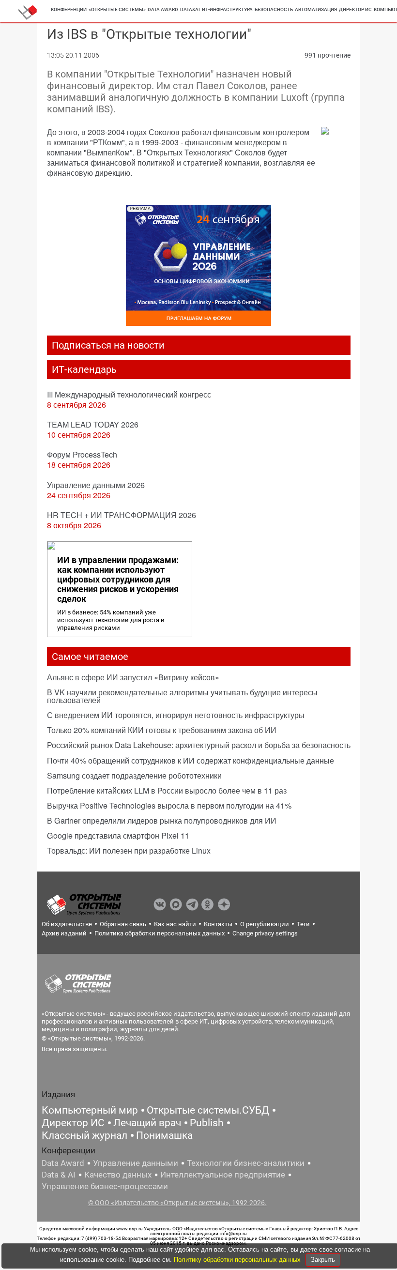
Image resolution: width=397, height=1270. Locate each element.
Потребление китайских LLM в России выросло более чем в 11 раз (167, 790)
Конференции (69, 9)
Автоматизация (316, 9)
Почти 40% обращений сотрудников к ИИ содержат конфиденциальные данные (190, 760)
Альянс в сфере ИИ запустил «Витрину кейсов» (133, 677)
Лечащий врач (147, 1123)
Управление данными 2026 (96, 484)
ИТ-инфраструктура (227, 9)
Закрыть (323, 1259)
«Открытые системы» (117, 9)
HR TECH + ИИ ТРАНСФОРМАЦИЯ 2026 (121, 514)
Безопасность (274, 9)
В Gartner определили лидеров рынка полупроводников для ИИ (161, 820)
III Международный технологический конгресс (129, 394)
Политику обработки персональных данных (238, 1259)
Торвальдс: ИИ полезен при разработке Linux (129, 850)
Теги (303, 924)
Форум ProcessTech (82, 454)
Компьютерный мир (90, 1110)
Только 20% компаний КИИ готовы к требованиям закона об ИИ (161, 729)
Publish (207, 1123)
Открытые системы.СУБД (208, 1110)
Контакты (218, 924)
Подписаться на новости (108, 345)
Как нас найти (175, 924)
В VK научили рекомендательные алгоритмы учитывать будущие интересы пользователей (182, 696)
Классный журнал (84, 1135)
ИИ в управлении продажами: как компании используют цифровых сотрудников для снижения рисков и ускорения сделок (118, 579)
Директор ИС (355, 9)
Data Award (63, 1163)
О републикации (264, 924)
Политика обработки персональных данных (159, 933)
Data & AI (59, 1174)
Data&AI (190, 9)
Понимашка (164, 1135)
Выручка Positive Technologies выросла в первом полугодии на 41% (169, 805)
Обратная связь (123, 924)
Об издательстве (67, 924)
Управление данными (135, 1163)
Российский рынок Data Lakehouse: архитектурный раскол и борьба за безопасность (199, 744)
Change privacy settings (265, 933)
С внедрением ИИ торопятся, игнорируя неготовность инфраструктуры (176, 714)
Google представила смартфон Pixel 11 (118, 835)
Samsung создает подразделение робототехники (134, 775)
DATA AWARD (163, 9)
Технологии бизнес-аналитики (246, 1163)
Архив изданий (64, 933)
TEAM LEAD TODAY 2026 (92, 424)
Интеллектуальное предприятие (222, 1174)
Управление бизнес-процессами (105, 1186)
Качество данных (118, 1174)
